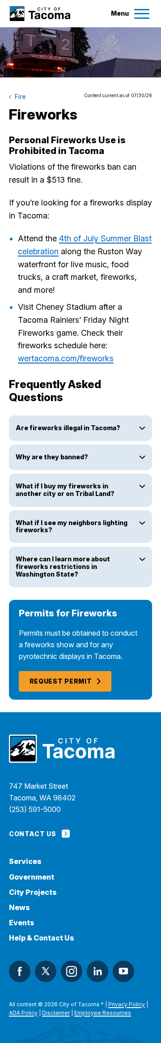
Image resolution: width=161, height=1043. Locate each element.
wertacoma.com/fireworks (66, 358)
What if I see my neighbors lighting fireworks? (71, 526)
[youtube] (123, 971)
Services (25, 861)
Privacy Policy (126, 1004)
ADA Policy (23, 1012)
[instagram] (71, 971)
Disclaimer (56, 1012)
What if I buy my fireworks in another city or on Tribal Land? (65, 489)
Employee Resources (102, 1012)
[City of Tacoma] (39, 13)
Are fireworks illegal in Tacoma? (68, 428)
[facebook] (19, 971)
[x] (45, 971)
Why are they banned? (52, 457)
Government (31, 877)
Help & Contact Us (41, 938)
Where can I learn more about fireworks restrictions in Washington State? (63, 566)
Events (21, 923)
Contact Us (32, 834)
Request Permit (61, 681)
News (19, 907)
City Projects (33, 892)
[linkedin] (97, 971)
